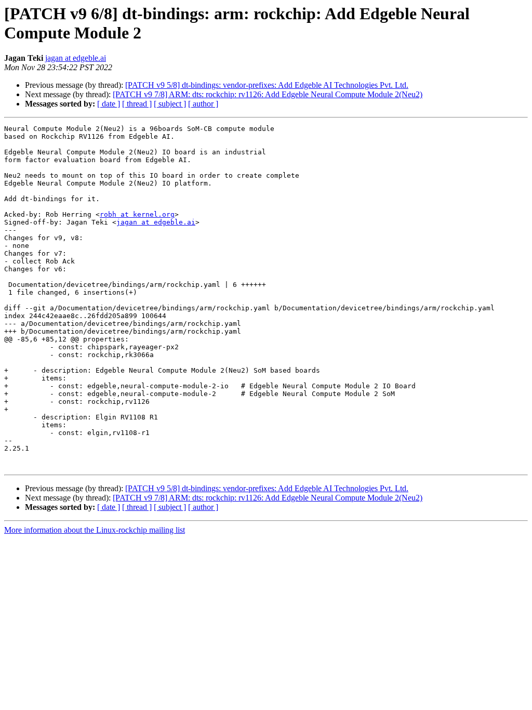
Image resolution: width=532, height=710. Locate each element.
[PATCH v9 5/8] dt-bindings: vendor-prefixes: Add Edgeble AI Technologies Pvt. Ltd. (266, 85)
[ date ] (108, 103)
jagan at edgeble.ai (75, 58)
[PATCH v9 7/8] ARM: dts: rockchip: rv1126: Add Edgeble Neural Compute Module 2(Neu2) (267, 94)
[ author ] (203, 103)
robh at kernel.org (137, 214)
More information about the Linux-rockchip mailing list (94, 529)
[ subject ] (170, 103)
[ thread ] (137, 103)
